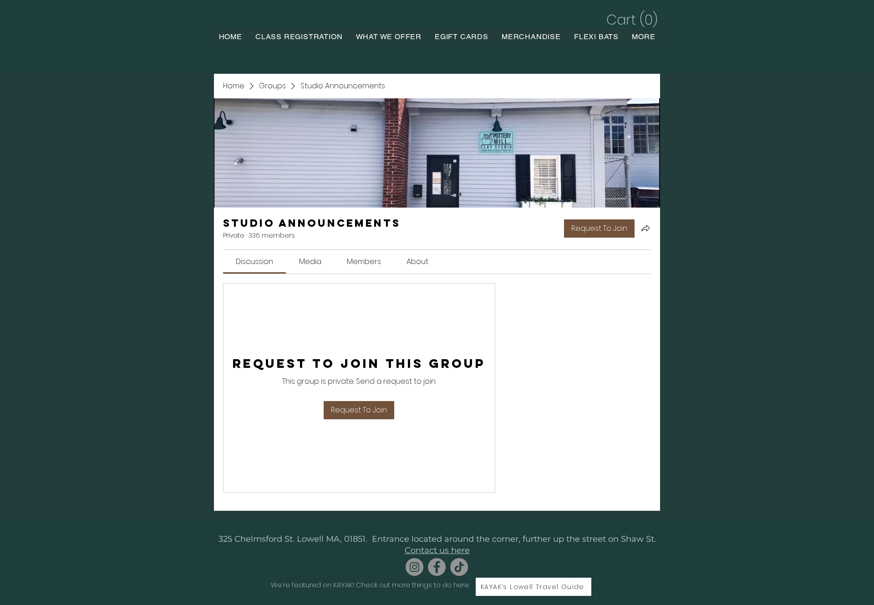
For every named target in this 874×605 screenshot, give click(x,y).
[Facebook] (437, 567)
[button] (630, 20)
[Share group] (645, 228)
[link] (254, 261)
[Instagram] (414, 567)
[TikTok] (459, 567)
